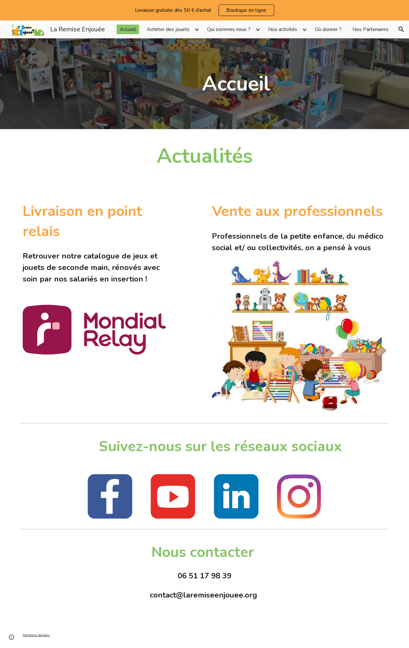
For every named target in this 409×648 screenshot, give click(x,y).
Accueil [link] (128, 29)
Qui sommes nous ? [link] (229, 29)
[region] (204, 10)
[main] (236, 83)
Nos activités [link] (282, 29)
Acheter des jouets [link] (168, 29)
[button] (401, 29)
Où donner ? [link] (328, 29)
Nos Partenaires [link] (370, 29)
